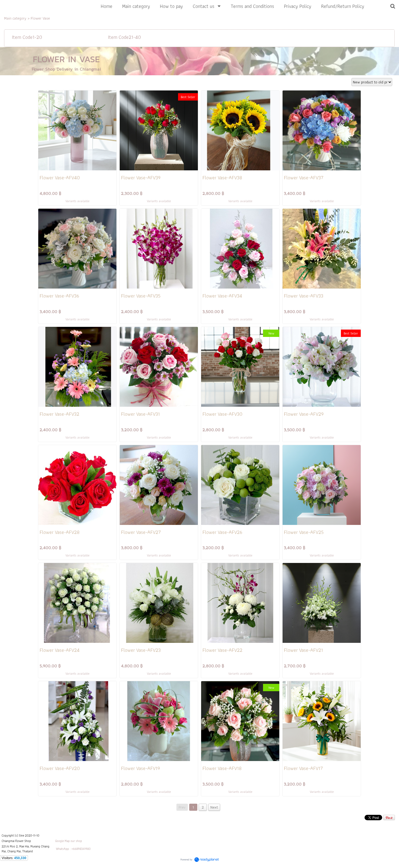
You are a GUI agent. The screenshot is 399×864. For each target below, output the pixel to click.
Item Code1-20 (27, 37)
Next (214, 807)
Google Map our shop (68, 840)
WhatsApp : (63, 848)
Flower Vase (40, 18)
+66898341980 (81, 848)
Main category (15, 18)
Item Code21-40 (124, 37)
